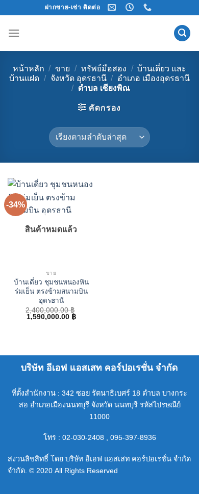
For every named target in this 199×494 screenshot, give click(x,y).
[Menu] (14, 32)
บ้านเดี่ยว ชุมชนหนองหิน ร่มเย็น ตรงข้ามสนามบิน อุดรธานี (51, 291)
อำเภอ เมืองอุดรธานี (153, 78)
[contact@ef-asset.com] (113, 7)
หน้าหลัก (28, 68)
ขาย (62, 68)
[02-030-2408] (148, 7)
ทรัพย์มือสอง (104, 68)
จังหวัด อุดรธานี (79, 78)
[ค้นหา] (182, 33)
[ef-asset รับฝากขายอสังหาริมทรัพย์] (99, 33)
